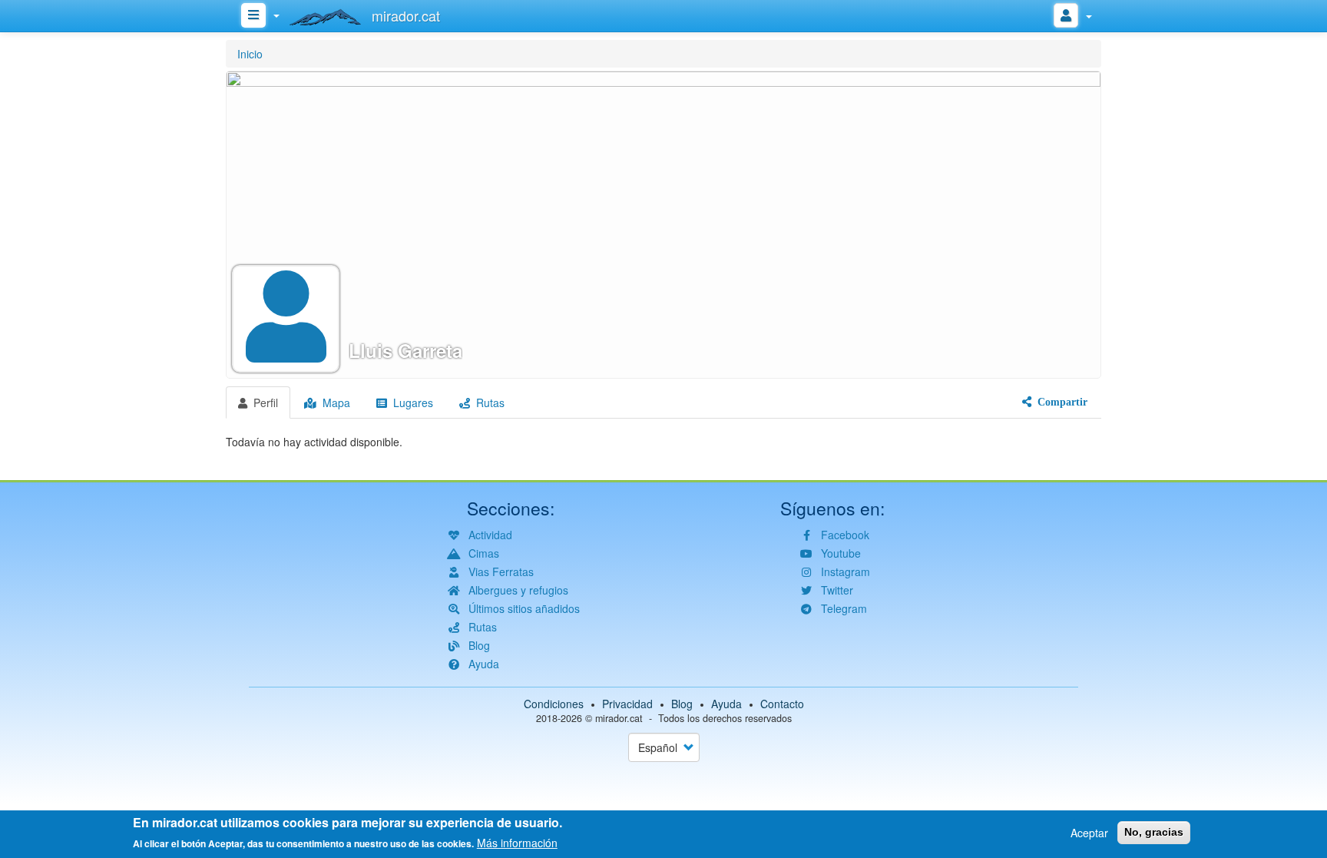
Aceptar (1089, 832)
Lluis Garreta (405, 351)
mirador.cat (619, 718)
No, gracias (1153, 832)
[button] (663, 225)
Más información (517, 842)
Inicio (250, 53)
